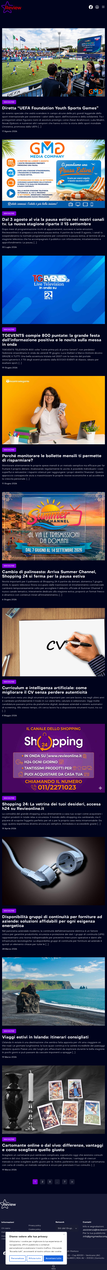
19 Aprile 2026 (9, 828)
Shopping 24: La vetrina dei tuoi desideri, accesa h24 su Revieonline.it (51, 806)
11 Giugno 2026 (9, 483)
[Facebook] (91, 7)
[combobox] (67, 1228)
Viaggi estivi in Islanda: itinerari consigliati (45, 1037)
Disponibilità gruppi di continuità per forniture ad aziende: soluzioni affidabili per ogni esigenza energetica (52, 921)
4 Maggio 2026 (9, 715)
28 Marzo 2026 (9, 949)
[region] (36, 1248)
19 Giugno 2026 (9, 368)
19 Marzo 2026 (9, 1057)
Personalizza (17, 1258)
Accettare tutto (53, 1258)
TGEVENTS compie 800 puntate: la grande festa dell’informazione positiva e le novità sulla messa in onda (51, 340)
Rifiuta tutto (35, 1258)
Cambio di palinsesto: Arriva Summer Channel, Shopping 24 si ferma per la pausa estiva (49, 574)
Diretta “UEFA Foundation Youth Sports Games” (50, 108)
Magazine (9, 102)
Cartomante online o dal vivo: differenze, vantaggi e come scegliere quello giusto (52, 1147)
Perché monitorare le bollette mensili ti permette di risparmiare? (51, 458)
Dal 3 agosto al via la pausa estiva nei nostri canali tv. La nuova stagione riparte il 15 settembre (53, 221)
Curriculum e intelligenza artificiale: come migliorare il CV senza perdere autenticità (44, 690)
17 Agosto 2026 (9, 131)
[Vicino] (64, 1234)
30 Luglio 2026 (9, 247)
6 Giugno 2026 (9, 599)
